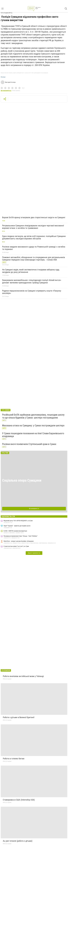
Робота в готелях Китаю (13, 758)
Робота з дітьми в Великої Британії (18, 717)
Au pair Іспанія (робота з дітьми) (17, 841)
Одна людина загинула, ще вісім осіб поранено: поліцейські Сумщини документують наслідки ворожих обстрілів (34, 237)
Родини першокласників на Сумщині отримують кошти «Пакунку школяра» (31, 292)
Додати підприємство (34, 553)
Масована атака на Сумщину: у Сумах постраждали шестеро (33, 425)
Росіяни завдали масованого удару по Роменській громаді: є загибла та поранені (33, 247)
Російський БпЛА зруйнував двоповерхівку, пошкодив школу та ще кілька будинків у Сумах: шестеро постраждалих (33, 416)
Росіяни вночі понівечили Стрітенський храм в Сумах (29, 444)
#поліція (3, 77)
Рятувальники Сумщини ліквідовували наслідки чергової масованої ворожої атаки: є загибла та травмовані (33, 226)
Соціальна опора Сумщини (21, 480)
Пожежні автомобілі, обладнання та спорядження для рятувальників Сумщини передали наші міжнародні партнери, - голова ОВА (33, 258)
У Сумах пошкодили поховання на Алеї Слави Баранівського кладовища (33, 435)
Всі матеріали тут (34, 508)
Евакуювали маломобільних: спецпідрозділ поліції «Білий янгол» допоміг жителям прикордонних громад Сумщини (31, 281)
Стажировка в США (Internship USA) (19, 800)
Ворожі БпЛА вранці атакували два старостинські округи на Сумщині (33, 217)
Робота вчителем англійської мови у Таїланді (23, 676)
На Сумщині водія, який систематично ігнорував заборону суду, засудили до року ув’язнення (31, 270)
